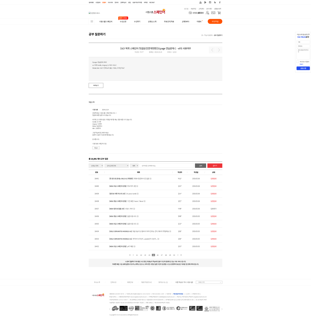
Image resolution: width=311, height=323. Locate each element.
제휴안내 (130, 282)
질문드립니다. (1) (123, 216)
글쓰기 (215, 165)
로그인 (186, 9)
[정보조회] (160, 300)
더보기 (301, 64)
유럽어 (104, 2)
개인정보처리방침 (178, 294)
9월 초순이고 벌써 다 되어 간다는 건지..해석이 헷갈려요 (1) (140, 231)
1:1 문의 (187, 294)
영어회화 (91, 2)
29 (170, 255)
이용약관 (168, 294)
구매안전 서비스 (196, 294)
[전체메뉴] (92, 21)
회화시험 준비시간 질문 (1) (130, 178)
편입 (129, 2)
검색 (200, 166)
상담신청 (303, 68)
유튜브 (200, 2)
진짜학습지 (123, 2)
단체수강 (113, 282)
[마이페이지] (207, 13)
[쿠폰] (213, 13)
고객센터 (201, 9)
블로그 (215, 2)
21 (137, 255)
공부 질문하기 (218, 35)
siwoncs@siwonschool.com (139, 297)
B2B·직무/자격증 (137, 2)
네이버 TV (205, 2)
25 (153, 255)
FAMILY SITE (201, 282)
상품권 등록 (217, 9)
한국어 (116, 2)
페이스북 (219, 2)
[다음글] (219, 50)
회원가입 (193, 9)
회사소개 (97, 282)
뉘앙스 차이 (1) (122, 208)
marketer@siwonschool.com (166, 297)
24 (149, 255)
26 (157, 255)
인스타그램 (210, 2)
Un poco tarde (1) (123, 193)
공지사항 (209, 9)
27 (162, 255)
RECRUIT (152, 2)
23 (145, 255)
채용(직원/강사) (146, 282)
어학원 (145, 2)
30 (174, 255)
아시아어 (110, 2)
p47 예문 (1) (122, 246)
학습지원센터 (208, 35)
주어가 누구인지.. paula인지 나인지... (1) (134, 239)
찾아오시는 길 (163, 282)
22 (141, 255)
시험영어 (97, 2)
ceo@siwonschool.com (200, 297)
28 (166, 255)
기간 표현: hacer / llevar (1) (127, 201)
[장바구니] (219, 13)
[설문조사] (196, 13)
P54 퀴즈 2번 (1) (123, 186)
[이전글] (212, 50)
